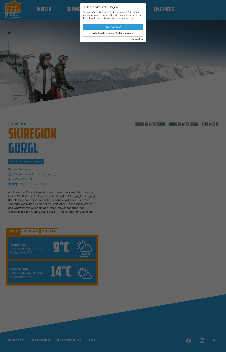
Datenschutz (137, 39)
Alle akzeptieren (113, 27)
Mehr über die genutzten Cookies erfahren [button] (112, 33)
